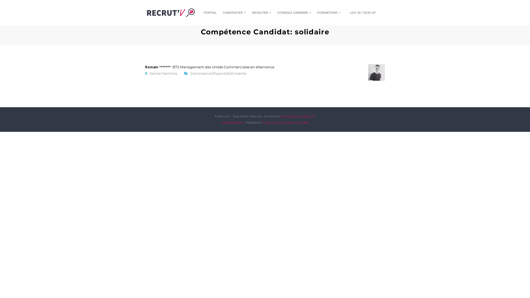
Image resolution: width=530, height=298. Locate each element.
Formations (327, 12)
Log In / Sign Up (363, 12)
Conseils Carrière (292, 12)
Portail (210, 12)
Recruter (260, 12)
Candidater (233, 12)
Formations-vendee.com (298, 116)
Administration (232, 122)
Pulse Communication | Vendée (285, 122)
